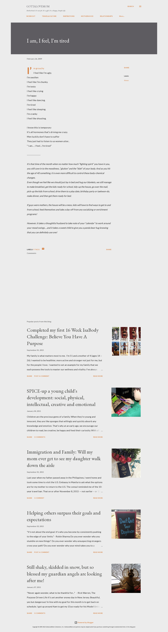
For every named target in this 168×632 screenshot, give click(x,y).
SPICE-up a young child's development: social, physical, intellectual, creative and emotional (61, 397)
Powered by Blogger (85, 622)
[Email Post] (43, 249)
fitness (126, 80)
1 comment (39, 498)
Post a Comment (41, 376)
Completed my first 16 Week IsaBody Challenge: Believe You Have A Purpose (63, 336)
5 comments (39, 437)
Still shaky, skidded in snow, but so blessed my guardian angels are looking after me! (64, 574)
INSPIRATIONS (68, 16)
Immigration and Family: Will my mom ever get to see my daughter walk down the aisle (64, 458)
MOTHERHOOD (87, 16)
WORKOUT (30, 16)
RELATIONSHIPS (106, 16)
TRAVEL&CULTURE (49, 16)
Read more (98, 376)
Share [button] (126, 68)
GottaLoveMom (38, 6)
